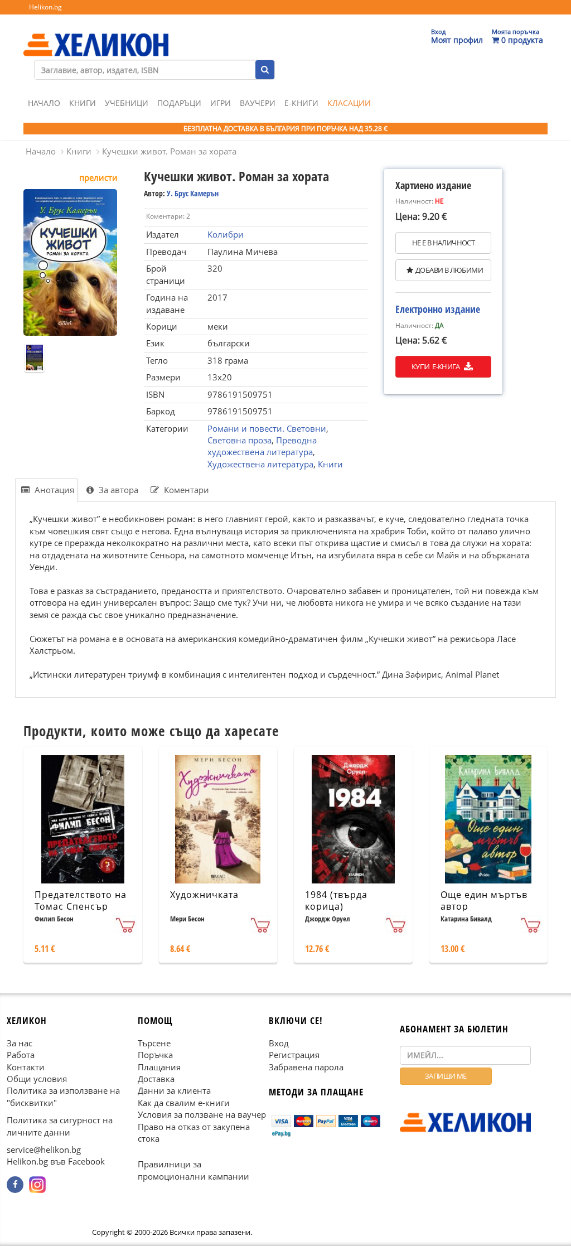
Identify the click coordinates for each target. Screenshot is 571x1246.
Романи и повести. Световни (266, 428)
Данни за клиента (174, 1090)
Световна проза (239, 440)
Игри (220, 103)
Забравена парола (306, 1067)
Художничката (204, 894)
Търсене (154, 1043)
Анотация (53, 489)
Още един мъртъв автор (484, 900)
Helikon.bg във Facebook (56, 1161)
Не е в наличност (443, 243)
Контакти (26, 1067)
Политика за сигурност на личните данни (60, 1125)
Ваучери (257, 103)
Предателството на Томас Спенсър (81, 900)
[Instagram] (37, 1184)
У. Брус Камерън (193, 193)
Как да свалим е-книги (184, 1102)
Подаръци (179, 103)
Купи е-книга (436, 366)
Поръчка (155, 1054)
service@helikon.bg (44, 1149)
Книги (82, 103)
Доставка (156, 1078)
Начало (44, 103)
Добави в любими (449, 270)
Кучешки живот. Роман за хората (169, 151)
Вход (279, 1043)
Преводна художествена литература (262, 445)
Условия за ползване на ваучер (202, 1114)
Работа (21, 1054)
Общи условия (37, 1078)
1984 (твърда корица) (336, 900)
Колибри (225, 234)
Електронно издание (437, 309)
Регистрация (294, 1054)
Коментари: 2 (168, 216)
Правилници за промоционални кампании (193, 1170)
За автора (117, 489)
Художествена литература (260, 464)
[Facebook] (15, 1184)
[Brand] (96, 34)
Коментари (185, 489)
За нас (19, 1043)
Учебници (126, 103)
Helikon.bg (45, 7)
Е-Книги (301, 103)
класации (349, 103)
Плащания (159, 1067)
